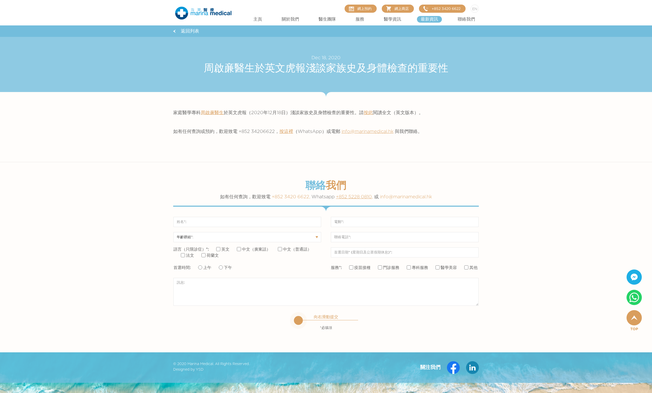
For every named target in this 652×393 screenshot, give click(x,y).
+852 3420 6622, (304, 197)
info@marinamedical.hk (367, 131)
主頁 (257, 19)
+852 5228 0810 (354, 197)
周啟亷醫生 (212, 113)
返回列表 (190, 31)
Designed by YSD (188, 369)
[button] (290, 19)
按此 (368, 113)
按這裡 (286, 131)
